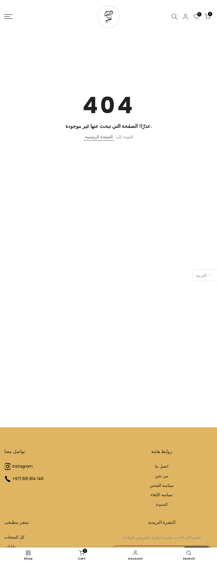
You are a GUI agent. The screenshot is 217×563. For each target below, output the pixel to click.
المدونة (162, 504)
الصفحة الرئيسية (99, 137)
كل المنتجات (14, 537)
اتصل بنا (161, 466)
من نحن (161, 476)
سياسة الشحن (161, 485)
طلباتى (10, 546)
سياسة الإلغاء (162, 495)
